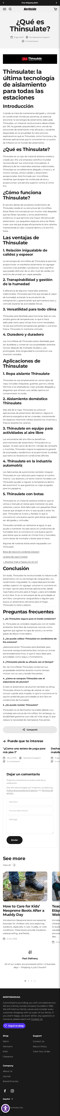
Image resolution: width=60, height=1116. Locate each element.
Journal (6, 1076)
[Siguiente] (56, 2)
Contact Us (37, 1019)
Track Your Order (41, 1051)
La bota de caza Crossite (15, 556)
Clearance (8, 1056)
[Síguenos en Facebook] (5, 1091)
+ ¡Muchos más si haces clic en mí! (20, 562)
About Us (7, 1071)
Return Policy (40, 1046)
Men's (6, 1041)
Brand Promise (10, 1081)
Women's (8, 1046)
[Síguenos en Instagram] (12, 1091)
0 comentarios (31, 41)
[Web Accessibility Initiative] (5, 1108)
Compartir (32, 729)
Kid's (5, 1051)
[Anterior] (3, 2)
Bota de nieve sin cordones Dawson (21, 551)
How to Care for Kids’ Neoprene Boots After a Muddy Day (23, 910)
